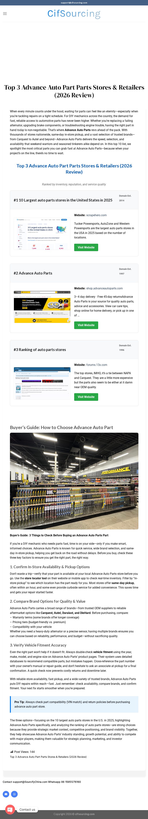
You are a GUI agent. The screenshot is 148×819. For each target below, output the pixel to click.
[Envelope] (6, 794)
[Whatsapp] (14, 794)
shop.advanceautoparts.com (104, 288)
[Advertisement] (74, 49)
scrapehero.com (96, 215)
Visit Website (86, 247)
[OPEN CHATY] (10, 809)
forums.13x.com (96, 365)
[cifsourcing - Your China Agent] (74, 13)
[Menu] (5, 13)
